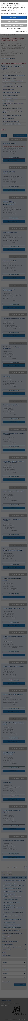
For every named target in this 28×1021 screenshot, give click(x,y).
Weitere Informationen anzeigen (14, 28)
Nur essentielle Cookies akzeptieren (14, 25)
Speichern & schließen (14, 21)
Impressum (17, 31)
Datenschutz (24, 31)
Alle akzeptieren (14, 17)
